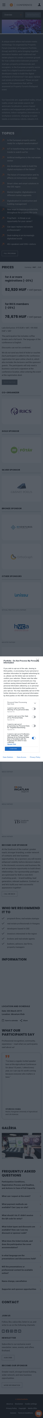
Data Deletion (8, 757)
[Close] (38, 661)
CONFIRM (13, 748)
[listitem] (21, 703)
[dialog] (21, 709)
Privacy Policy (35, 757)
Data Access (21, 757)
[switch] (34, 709)
